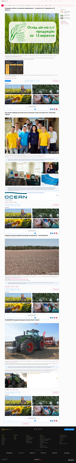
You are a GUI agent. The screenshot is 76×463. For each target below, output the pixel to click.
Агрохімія (46, 5)
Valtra (51, 363)
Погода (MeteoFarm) (28, 436)
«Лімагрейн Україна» (32, 155)
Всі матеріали (56, 289)
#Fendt (11, 389)
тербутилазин (30, 187)
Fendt (32, 361)
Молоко (39, 5)
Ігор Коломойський (39, 276)
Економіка (3, 443)
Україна (5, 5)
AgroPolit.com (11, 277)
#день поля (15, 202)
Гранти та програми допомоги (43, 442)
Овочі (50, 5)
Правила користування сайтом (63, 443)
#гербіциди (11, 202)
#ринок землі (12, 286)
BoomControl (41, 370)
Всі (2, 5)
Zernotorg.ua (19, 56)
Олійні (23, 5)
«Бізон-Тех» (27, 155)
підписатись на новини (69, 429)
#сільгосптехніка (7, 389)
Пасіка (42, 5)
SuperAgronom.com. (43, 155)
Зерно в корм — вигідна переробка (44, 440)
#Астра (17, 389)
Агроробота (27, 440)
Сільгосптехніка (27, 5)
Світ (16, 5)
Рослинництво (3, 438)
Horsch (34, 361)
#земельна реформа (7, 286)
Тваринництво (3, 439)
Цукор (32, 5)
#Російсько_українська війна (64, 22)
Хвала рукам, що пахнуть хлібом (44, 447)
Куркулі (15, 436)
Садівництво (10, 5)
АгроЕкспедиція (42, 441)
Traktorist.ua (57, 361)
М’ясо (35, 5)
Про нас (61, 441)
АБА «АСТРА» (12, 361)
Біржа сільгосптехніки (29, 441)
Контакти (61, 442)
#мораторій (16, 286)
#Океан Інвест (6, 202)
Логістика (3, 444)
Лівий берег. (19, 277)
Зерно (20, 5)
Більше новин (25, 423)
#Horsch (14, 389)
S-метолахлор (25, 187)
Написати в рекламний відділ (63, 436)
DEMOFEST (9, 361)
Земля (14, 5)
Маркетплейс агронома (29, 442)
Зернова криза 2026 (42, 436)
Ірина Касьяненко (17, 190)
